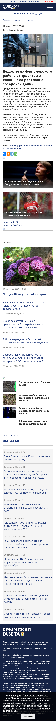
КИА (13, 1)
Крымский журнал (29, 1)
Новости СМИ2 (10, 222)
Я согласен (28, 717)
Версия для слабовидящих (28, 13)
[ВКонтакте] (4, 154)
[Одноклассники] (8, 154)
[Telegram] (12, 154)
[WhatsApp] (15, 154)
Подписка (48, 1)
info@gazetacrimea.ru (42, 679)
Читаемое (13, 441)
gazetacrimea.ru (22, 685)
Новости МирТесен (13, 225)
